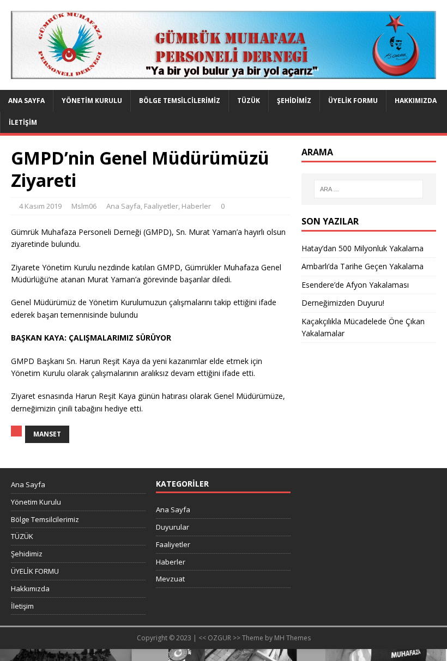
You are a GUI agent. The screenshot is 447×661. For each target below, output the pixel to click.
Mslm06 (83, 206)
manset (47, 434)
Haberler (196, 206)
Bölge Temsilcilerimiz (179, 100)
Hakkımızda (416, 100)
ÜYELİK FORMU (353, 100)
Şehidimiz (294, 100)
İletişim (23, 122)
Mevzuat (170, 579)
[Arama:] (368, 189)
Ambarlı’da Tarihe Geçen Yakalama (362, 266)
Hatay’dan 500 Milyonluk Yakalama (362, 248)
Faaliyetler (161, 206)
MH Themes (292, 637)
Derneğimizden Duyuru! (342, 303)
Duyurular (172, 527)
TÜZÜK (248, 100)
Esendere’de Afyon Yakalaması (355, 285)
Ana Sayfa (26, 100)
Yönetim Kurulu (92, 100)
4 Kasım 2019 (40, 206)
